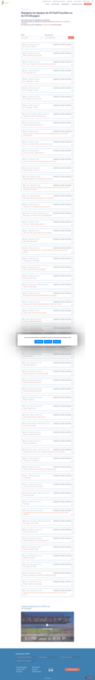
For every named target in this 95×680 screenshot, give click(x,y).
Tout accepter (39, 341)
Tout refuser (48, 341)
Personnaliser (57, 341)
